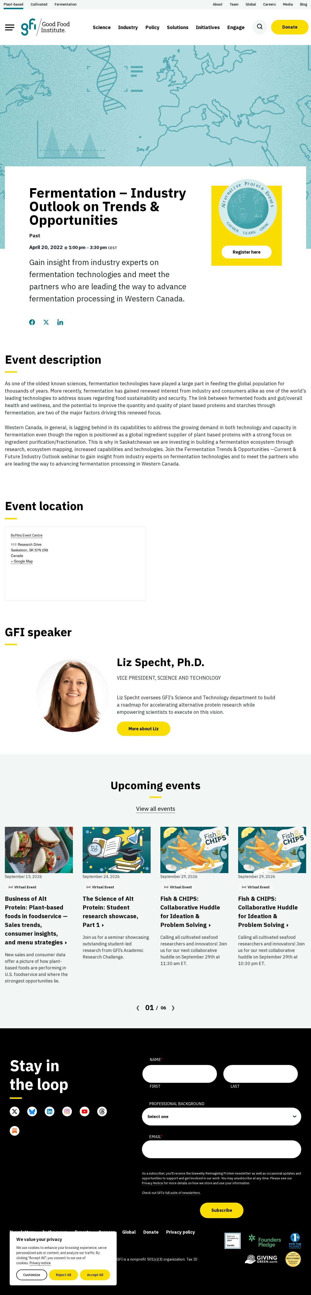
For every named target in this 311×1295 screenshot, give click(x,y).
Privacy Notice (152, 1183)
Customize (31, 1275)
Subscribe (221, 1210)
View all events (155, 808)
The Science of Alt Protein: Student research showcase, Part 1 (110, 912)
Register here (246, 252)
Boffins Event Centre (27, 535)
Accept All (95, 1275)
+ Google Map (22, 561)
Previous (138, 1007)
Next (173, 1007)
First (155, 1086)
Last (235, 1086)
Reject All (63, 1275)
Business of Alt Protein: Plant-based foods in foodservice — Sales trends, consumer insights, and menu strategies (36, 920)
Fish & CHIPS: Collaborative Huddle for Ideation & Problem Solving (190, 912)
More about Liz (144, 729)
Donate (289, 27)
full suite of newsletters (182, 1192)
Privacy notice (40, 1263)
